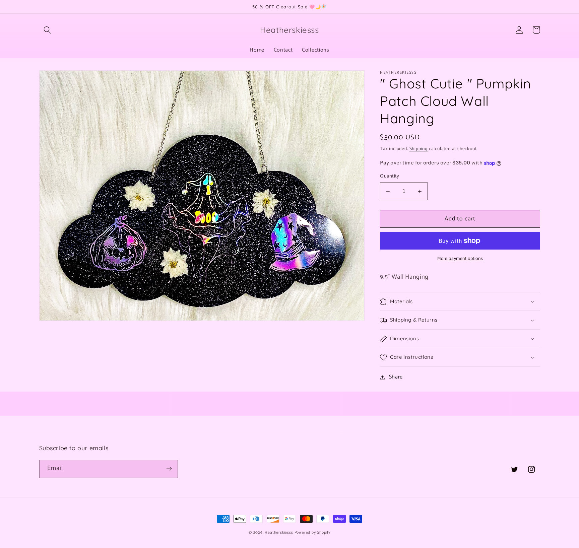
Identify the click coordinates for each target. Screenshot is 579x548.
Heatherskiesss (279, 532)
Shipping (418, 149)
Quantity (389, 176)
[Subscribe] (169, 469)
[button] (47, 30)
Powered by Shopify (313, 532)
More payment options (460, 259)
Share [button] (396, 377)
